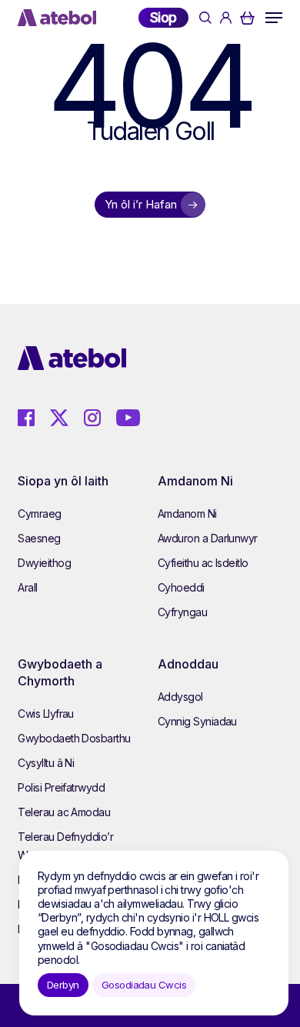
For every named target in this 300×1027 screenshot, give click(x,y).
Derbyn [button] (63, 985)
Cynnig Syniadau (197, 721)
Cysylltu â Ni (46, 762)
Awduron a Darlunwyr (208, 538)
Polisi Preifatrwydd (61, 787)
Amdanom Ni (187, 513)
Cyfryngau (182, 612)
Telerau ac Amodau (64, 812)
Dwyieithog (44, 562)
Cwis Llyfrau (46, 713)
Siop (163, 17)
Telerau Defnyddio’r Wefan (65, 846)
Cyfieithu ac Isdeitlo (203, 562)
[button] (273, 17)
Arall (27, 587)
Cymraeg (39, 513)
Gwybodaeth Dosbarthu (74, 738)
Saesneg (39, 538)
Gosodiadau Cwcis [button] (144, 985)
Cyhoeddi (181, 587)
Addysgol (180, 696)
